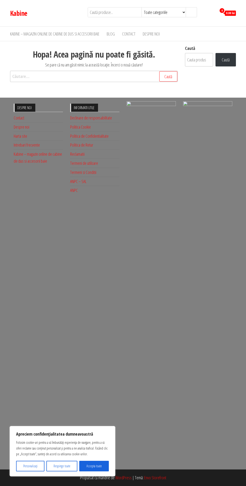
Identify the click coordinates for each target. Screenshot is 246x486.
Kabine (18, 13)
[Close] (110, 430)
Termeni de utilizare (84, 163)
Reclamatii (77, 154)
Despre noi (151, 34)
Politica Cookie (80, 127)
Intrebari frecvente (27, 145)
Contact (128, 34)
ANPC (74, 190)
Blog (111, 34)
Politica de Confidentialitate (89, 136)
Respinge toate (62, 466)
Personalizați (30, 466)
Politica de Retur (81, 145)
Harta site (20, 136)
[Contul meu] (212, 12)
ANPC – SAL (78, 181)
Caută (190, 48)
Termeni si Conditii (83, 172)
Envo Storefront (155, 477)
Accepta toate (94, 466)
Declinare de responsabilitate (91, 118)
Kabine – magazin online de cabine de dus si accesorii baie (54, 34)
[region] (62, 451)
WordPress (123, 477)
